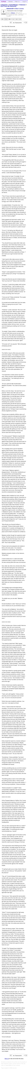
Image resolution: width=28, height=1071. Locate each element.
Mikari (16, 8)
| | (20, 19)
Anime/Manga (13, 5)
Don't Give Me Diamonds (8, 6)
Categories (4, 5)
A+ (9, 19)
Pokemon (22, 5)
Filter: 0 (17, 1)
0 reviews (21, 8)
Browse (11, 1)
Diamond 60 (9, 8)
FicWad (3, 1)
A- (2, 19)
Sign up (7, 1058)
